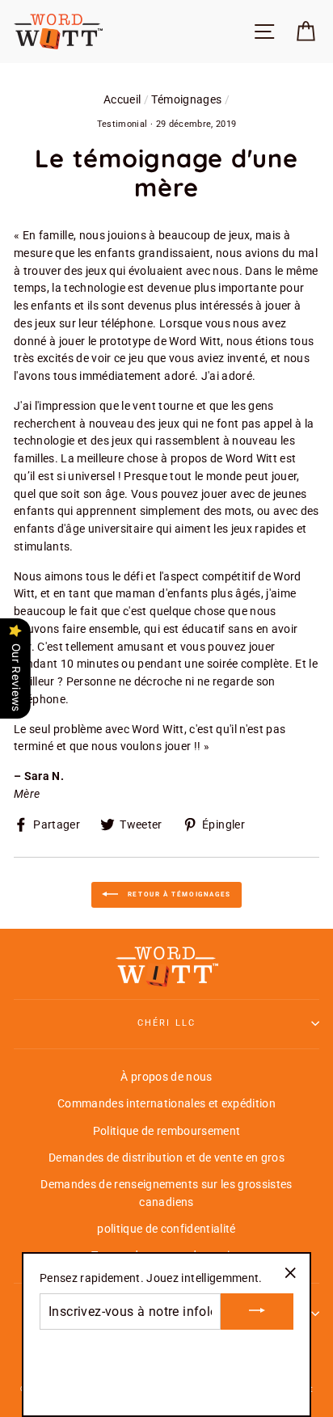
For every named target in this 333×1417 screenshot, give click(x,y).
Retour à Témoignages (177, 894)
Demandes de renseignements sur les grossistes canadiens (166, 1193)
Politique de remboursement (167, 1130)
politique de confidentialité (166, 1228)
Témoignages (186, 99)
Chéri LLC (166, 1023)
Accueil (122, 99)
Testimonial (122, 124)
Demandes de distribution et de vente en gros (166, 1157)
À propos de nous (166, 1076)
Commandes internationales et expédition (166, 1103)
